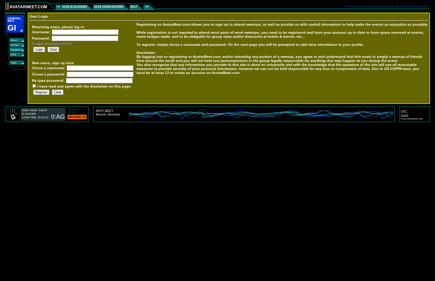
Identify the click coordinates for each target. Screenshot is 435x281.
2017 (133, 7)
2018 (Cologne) (74, 7)
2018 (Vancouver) (108, 7)
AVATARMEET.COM (28, 7)
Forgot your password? (52, 44)
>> (146, 7)
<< (59, 7)
